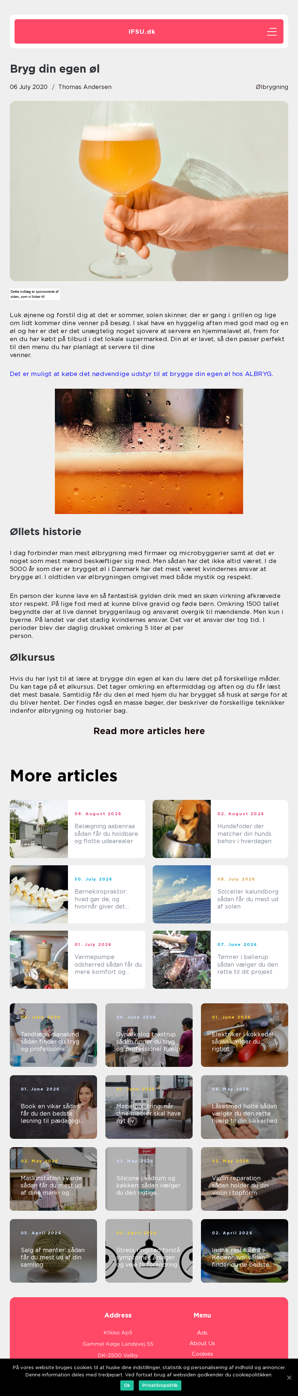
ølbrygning (272, 87)
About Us (202, 1343)
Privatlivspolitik (160, 1385)
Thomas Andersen (85, 87)
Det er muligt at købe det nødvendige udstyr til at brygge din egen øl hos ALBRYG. (141, 373)
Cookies (202, 1354)
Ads (202, 1333)
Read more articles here (149, 730)
